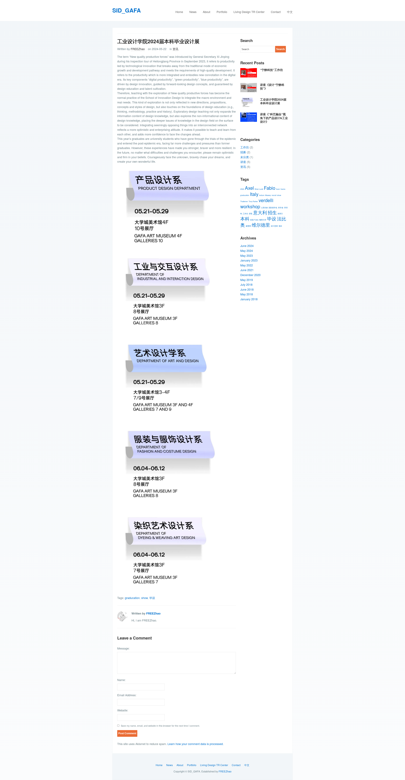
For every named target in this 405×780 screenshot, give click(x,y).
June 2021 (247, 270)
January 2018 (249, 299)
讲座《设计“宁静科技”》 (272, 86)
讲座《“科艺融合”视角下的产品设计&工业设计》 (274, 118)
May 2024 (246, 250)
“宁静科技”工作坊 (271, 70)
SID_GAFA (126, 10)
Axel (249, 187)
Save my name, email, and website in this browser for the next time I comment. (160, 725)
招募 (243, 152)
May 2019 (246, 280)
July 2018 (246, 284)
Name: (121, 680)
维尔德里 (261, 224)
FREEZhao (138, 49)
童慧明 (248, 226)
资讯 (175, 49)
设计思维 (274, 226)
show (144, 598)
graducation (132, 598)
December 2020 (250, 275)
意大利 (260, 212)
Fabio (269, 187)
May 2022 (246, 265)
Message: (123, 648)
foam (278, 189)
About (206, 12)
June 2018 (247, 289)
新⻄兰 (280, 213)
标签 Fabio (254, 220)
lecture (261, 195)
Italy (254, 194)
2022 (242, 189)
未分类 (244, 157)
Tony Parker (253, 201)
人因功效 (264, 207)
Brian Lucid (259, 189)
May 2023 (246, 255)
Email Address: (126, 695)
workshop (250, 206)
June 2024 (247, 246)
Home (179, 12)
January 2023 (249, 260)
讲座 (243, 162)
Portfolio (222, 12)
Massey (268, 195)
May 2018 (246, 294)
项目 (280, 226)
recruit (274, 195)
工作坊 (244, 147)
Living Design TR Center (249, 12)
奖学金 (280, 207)
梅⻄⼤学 (262, 220)
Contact (276, 12)
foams (283, 189)
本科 (244, 218)
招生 (272, 212)
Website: (122, 710)
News (192, 12)
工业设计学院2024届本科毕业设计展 (273, 101)
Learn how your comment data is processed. (196, 744)
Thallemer (244, 201)
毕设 (152, 598)
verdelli (266, 200)
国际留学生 (273, 207)
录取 (250, 213)
